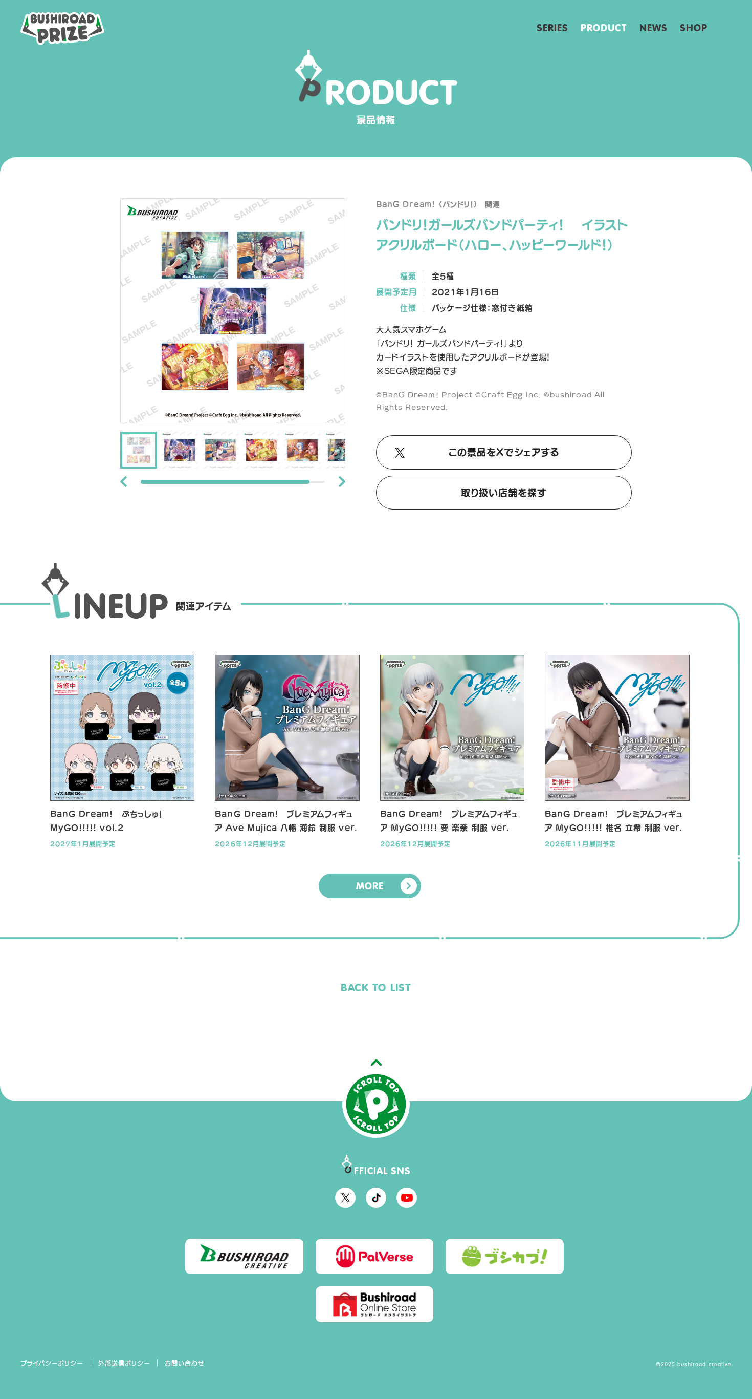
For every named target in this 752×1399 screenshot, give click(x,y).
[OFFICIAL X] (345, 1198)
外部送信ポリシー (124, 1363)
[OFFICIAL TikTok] (376, 1198)
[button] (123, 481)
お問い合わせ (185, 1363)
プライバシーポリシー (52, 1363)
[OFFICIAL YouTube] (406, 1198)
